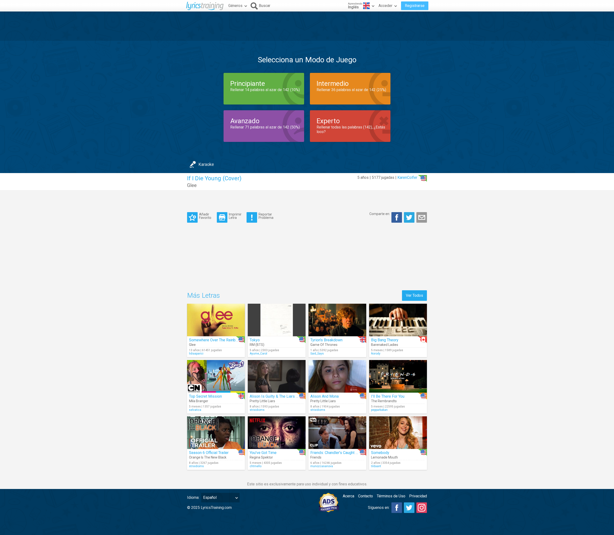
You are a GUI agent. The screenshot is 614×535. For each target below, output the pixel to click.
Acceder (385, 5)
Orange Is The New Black (207, 457)
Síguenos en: (379, 507)
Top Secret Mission (205, 396)
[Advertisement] (307, 26)
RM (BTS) (257, 345)
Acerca (348, 496)
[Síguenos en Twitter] (409, 507)
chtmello (255, 466)
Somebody (380, 452)
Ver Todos (414, 295)
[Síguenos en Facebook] (396, 507)
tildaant (376, 466)
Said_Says (317, 353)
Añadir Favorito (205, 215)
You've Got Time (263, 452)
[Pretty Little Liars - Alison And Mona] (337, 376)
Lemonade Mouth (384, 457)
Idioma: (193, 497)
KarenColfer (407, 177)
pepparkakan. (379, 410)
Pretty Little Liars (262, 401)
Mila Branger (198, 401)
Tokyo (255, 340)
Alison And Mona (324, 396)
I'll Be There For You (387, 396)
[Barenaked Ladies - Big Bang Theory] (398, 320)
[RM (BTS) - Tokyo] (277, 320)
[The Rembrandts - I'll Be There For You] (398, 376)
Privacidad (418, 496)
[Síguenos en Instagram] (421, 507)
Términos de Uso (391, 496)
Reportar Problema (266, 215)
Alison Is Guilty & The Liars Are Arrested (283, 396)
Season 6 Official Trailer (209, 452)
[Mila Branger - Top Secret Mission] (216, 376)
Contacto (365, 496)
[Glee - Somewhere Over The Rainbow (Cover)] (216, 320)
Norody (375, 353)
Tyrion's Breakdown (326, 340)
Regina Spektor (261, 457)
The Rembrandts (384, 401)
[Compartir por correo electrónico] (421, 217)
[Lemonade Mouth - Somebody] (398, 432)
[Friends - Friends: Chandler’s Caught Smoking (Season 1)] (337, 432)
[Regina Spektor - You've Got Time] (277, 432)
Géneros (235, 5)
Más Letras (203, 295)
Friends (315, 457)
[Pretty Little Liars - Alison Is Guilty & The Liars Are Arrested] (277, 376)
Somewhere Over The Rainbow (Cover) (221, 340)
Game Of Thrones (323, 345)
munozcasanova (321, 466)
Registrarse (415, 5)
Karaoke (206, 164)
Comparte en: (379, 213)
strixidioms (257, 410)
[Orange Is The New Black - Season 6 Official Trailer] (216, 432)
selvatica (195, 410)
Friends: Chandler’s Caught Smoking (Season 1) (349, 452)
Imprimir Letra (235, 215)
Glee (192, 185)
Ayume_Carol (258, 353)
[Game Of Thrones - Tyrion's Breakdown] (337, 320)
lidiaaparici (196, 353)
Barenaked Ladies (384, 345)
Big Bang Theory (384, 340)
